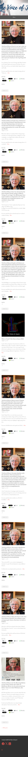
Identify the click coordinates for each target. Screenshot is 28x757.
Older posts (5, 727)
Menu (14, 17)
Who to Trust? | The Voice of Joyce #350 (13, 339)
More (9, 73)
